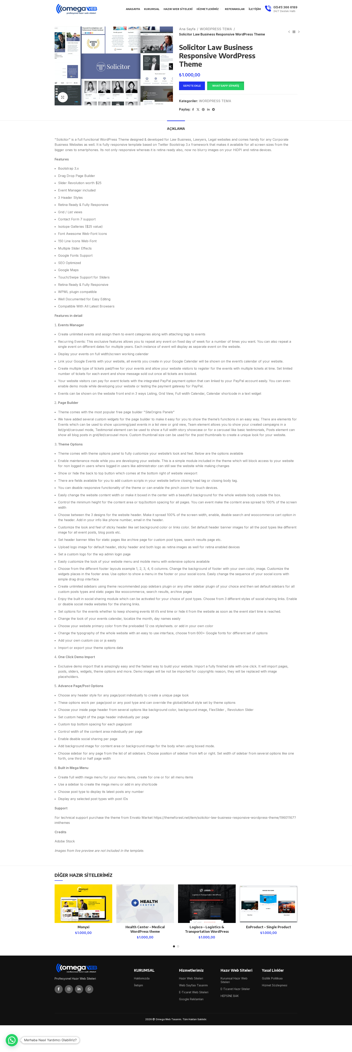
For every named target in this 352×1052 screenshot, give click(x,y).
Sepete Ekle (192, 85)
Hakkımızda (142, 978)
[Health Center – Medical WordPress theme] (145, 903)
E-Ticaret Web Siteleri (193, 992)
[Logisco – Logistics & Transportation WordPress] (207, 903)
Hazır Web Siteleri (191, 978)
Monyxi (83, 927)
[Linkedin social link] (208, 109)
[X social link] (198, 109)
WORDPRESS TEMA (216, 29)
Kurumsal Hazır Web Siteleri (234, 980)
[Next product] (298, 31)
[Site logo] (77, 9)
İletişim (138, 985)
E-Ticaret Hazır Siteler (235, 989)
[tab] (176, 126)
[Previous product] (289, 31)
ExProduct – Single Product (268, 927)
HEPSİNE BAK (230, 996)
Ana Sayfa (187, 29)
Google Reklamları (191, 999)
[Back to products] (294, 31)
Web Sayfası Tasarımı (193, 985)
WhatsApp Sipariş (225, 85)
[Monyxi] (83, 903)
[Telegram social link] (213, 109)
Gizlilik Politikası (272, 978)
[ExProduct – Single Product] (268, 903)
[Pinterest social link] (203, 109)
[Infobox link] (281, 9)
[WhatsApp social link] (89, 989)
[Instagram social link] (69, 989)
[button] (225, 86)
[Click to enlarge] (63, 97)
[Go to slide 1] (174, 946)
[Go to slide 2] (178, 946)
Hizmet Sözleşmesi (274, 985)
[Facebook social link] (192, 109)
